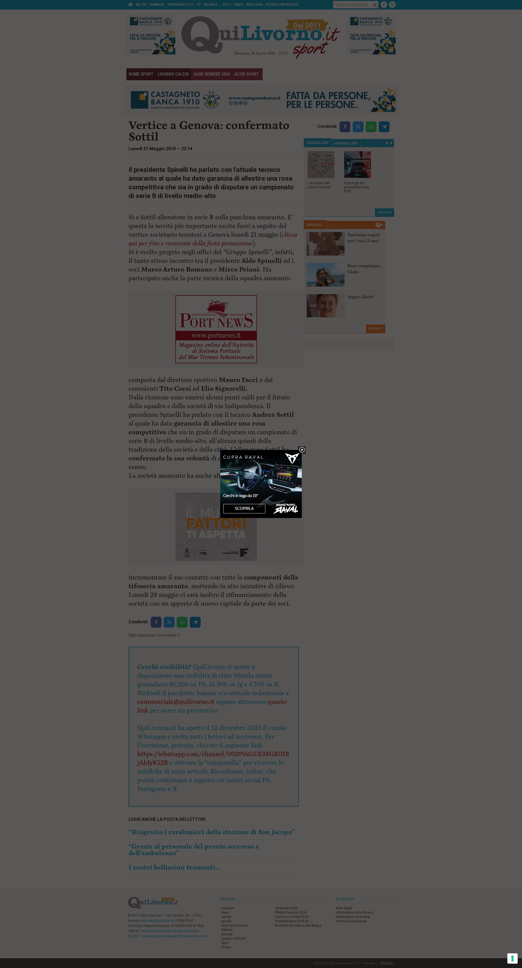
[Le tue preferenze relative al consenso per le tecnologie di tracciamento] (512, 958)
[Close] (302, 450)
